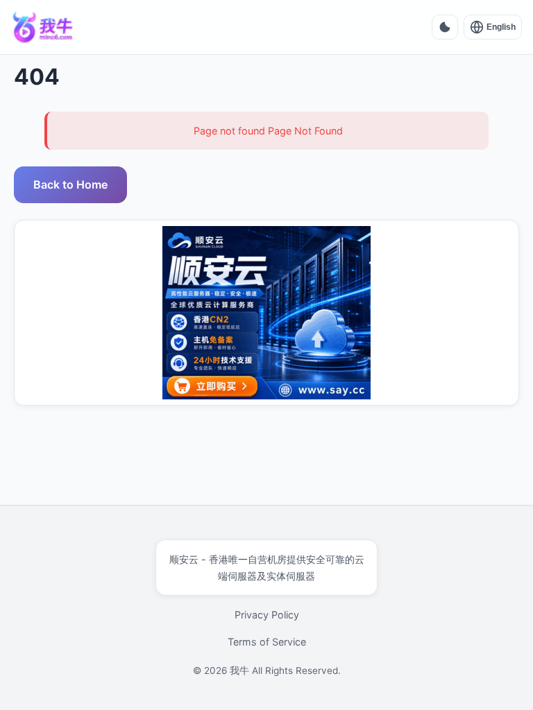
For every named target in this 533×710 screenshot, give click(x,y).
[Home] (43, 27)
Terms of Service (267, 642)
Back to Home (70, 184)
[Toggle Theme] (445, 27)
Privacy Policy (267, 615)
